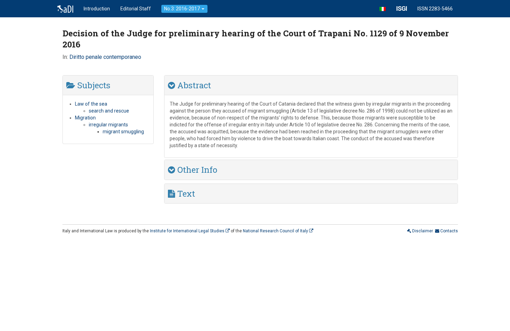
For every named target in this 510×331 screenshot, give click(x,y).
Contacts (448, 231)
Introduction (97, 8)
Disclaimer (422, 231)
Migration (85, 117)
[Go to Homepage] (65, 8)
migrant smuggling (123, 131)
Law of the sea (91, 104)
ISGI (401, 8)
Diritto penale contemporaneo (106, 57)
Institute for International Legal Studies (188, 231)
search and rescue (109, 111)
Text (185, 193)
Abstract (193, 85)
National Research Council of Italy (276, 231)
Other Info (196, 169)
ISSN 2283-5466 (435, 8)
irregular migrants (108, 124)
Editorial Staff (135, 8)
